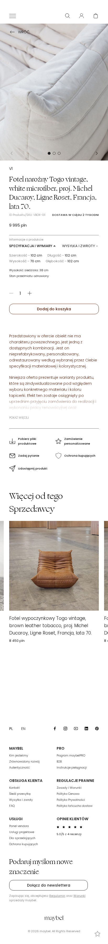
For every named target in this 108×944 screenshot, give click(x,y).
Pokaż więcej (19, 417)
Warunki (79, 896)
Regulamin (57, 896)
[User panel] (81, 16)
